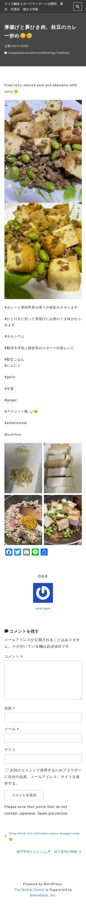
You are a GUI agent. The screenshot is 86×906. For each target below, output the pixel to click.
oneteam (43, 608)
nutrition (35, 52)
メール (11, 729)
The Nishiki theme (29, 890)
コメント (13, 656)
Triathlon (63, 52)
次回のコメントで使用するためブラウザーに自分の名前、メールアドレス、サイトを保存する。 (43, 776)
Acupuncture (17, 52)
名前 (9, 708)
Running (49, 52)
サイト (10, 749)
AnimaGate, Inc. (43, 895)
